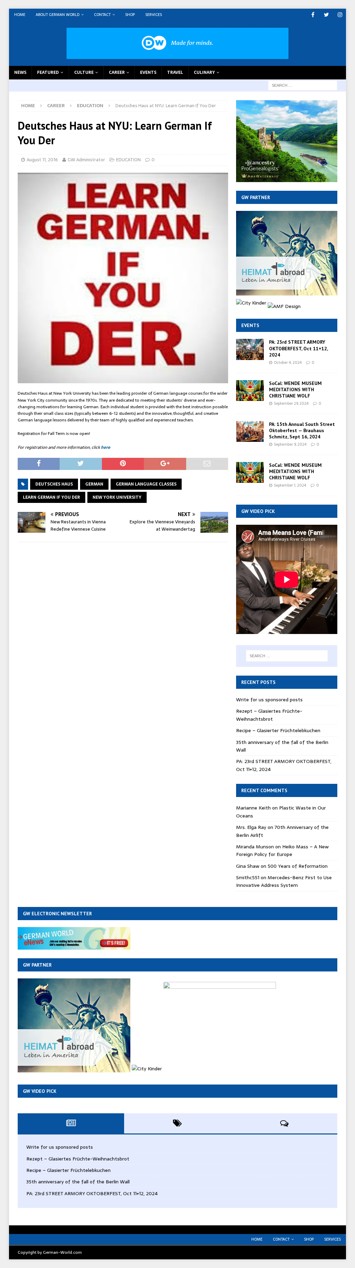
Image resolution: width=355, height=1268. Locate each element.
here (105, 447)
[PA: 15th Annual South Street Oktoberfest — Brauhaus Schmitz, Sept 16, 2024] (250, 431)
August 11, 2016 (42, 159)
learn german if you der (51, 497)
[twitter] (326, 15)
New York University (117, 497)
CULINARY (204, 72)
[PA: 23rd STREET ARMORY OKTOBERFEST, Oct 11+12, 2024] (250, 349)
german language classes (146, 484)
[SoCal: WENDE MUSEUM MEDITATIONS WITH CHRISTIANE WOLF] (250, 390)
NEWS (20, 72)
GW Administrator (86, 159)
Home (19, 14)
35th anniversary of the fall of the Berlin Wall (78, 1181)
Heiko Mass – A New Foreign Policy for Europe (282, 850)
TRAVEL (175, 72)
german (94, 484)
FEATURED (48, 72)
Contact (102, 14)
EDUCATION (128, 159)
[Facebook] (313, 15)
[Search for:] (302, 85)
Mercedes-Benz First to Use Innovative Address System (284, 881)
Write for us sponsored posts (269, 699)
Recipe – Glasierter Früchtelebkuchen (278, 730)
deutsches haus (54, 484)
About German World (57, 14)
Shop (130, 14)
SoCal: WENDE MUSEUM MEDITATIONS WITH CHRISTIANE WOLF (295, 389)
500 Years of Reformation (298, 866)
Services (153, 14)
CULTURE (84, 72)
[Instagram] (340, 15)
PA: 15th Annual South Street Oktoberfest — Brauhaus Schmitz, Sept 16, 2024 (302, 430)
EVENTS (148, 72)
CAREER (117, 72)
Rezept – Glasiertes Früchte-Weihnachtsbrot (269, 714)
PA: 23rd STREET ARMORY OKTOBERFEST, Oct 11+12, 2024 (298, 348)
